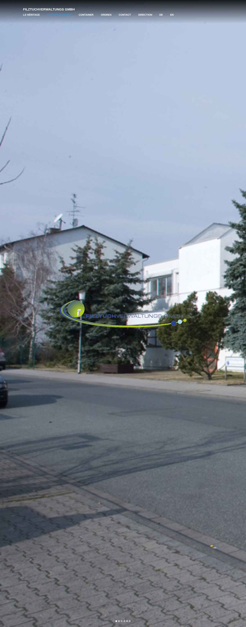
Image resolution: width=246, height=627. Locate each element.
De (161, 14)
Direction (145, 14)
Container (86, 14)
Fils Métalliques (59, 14)
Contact (125, 14)
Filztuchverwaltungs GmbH (49, 9)
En (172, 14)
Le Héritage (31, 14)
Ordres (106, 14)
